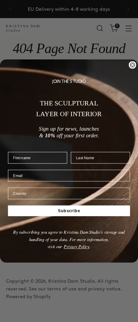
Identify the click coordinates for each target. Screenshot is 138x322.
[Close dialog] (132, 65)
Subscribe (69, 211)
